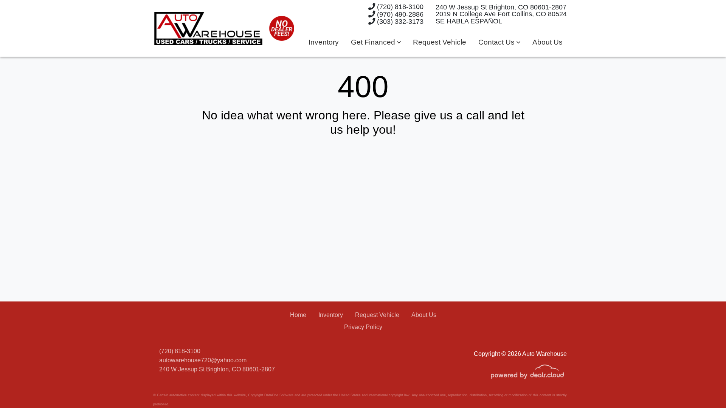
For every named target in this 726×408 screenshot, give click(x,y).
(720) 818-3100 (399, 7)
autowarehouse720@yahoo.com (203, 360)
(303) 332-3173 (399, 21)
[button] (375, 42)
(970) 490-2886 (399, 14)
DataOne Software (278, 395)
